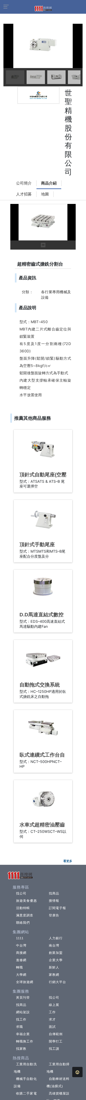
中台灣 (21, 945)
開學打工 (56, 1041)
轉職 (19, 967)
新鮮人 (54, 967)
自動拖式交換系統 (39, 685)
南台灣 (54, 945)
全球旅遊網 (24, 982)
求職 (19, 1027)
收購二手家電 (26, 1093)
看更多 (67, 861)
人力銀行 (56, 938)
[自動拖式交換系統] (43, 659)
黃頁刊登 (23, 997)
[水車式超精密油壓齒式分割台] (43, 799)
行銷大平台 (57, 982)
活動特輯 (23, 908)
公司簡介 (24, 183)
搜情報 (54, 900)
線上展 (54, 1005)
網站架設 (23, 1012)
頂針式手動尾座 (37, 544)
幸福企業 (23, 1034)
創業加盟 (56, 953)
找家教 (21, 1048)
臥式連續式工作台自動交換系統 (42, 758)
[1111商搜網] (43, 8)
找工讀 (54, 1048)
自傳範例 (56, 1034)
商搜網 (21, 953)
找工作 (21, 1019)
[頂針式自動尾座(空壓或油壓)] (43, 449)
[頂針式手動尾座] (43, 519)
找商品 (54, 893)
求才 (52, 1019)
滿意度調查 (24, 915)
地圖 (45, 194)
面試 (52, 1027)
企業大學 (56, 960)
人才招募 (24, 194)
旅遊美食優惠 (26, 900)
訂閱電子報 (57, 908)
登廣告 (54, 915)
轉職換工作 (24, 1041)
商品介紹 (49, 183)
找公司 (21, 893)
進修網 (21, 960)
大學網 (21, 974)
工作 (52, 1012)
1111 (20, 938)
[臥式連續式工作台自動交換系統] (43, 729)
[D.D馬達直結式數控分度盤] (43, 589)
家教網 (54, 974)
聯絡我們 (23, 922)
